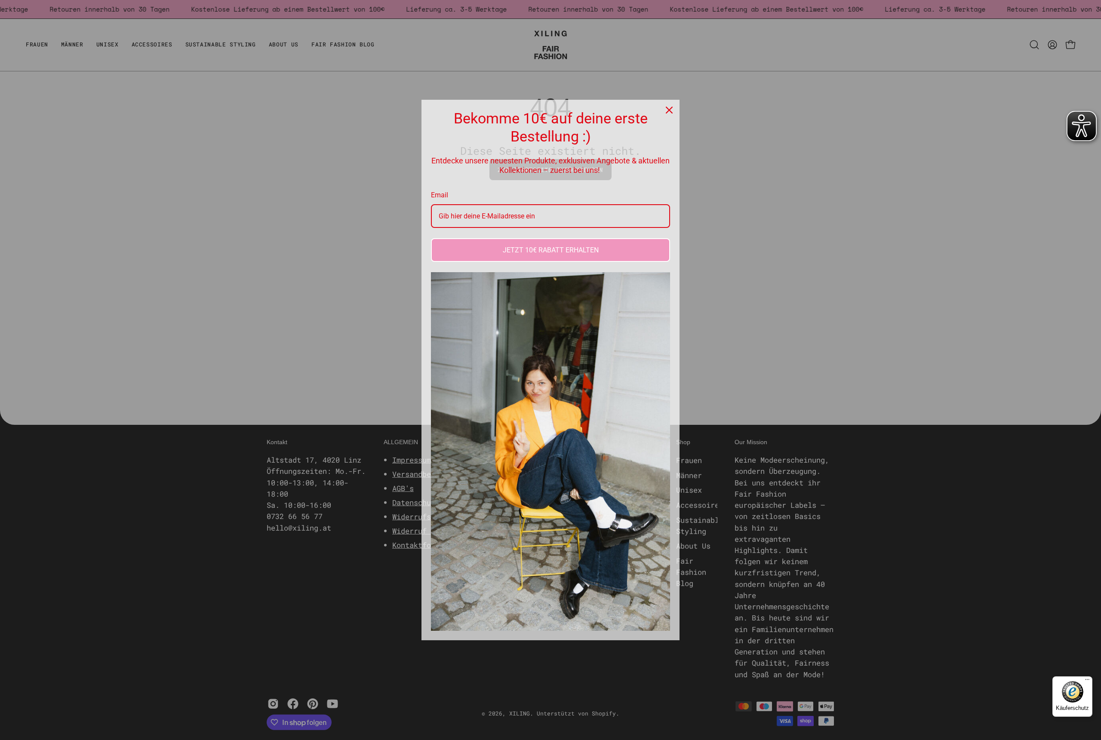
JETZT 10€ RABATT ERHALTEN (551, 250)
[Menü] (1087, 681)
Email (439, 195)
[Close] (669, 110)
